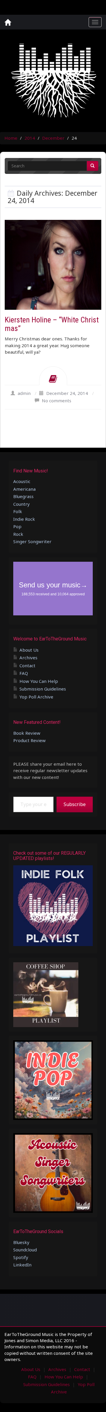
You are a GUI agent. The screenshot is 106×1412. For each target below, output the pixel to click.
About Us (29, 650)
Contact (27, 665)
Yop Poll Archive (36, 697)
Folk (17, 511)
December (53, 138)
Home (10, 138)
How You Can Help (38, 681)
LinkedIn (22, 1265)
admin (24, 393)
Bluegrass (23, 496)
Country (21, 504)
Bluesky (21, 1242)
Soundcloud (25, 1250)
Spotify (20, 1257)
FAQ (23, 673)
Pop (17, 526)
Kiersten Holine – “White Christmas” (52, 324)
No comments (56, 400)
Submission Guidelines (42, 689)
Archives (28, 657)
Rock (18, 534)
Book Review (26, 733)
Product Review (29, 740)
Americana (24, 489)
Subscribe (75, 804)
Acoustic (21, 481)
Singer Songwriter (32, 541)
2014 (29, 138)
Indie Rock (24, 519)
